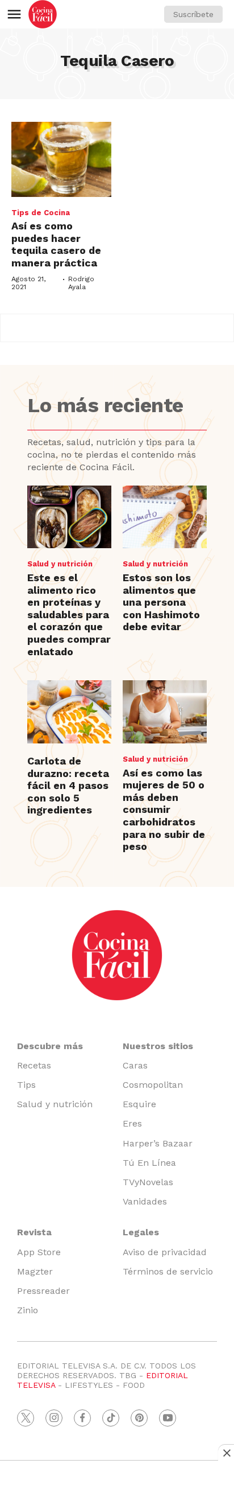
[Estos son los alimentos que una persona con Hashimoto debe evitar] (165, 517)
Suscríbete (193, 14)
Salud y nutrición (60, 564)
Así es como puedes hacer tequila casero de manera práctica (56, 244)
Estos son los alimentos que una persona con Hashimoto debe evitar (161, 602)
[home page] (42, 14)
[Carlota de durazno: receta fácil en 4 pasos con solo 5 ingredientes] (69, 711)
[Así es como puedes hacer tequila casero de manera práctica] (61, 159)
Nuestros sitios (158, 1046)
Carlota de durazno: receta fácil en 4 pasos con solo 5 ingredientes (68, 785)
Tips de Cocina (40, 212)
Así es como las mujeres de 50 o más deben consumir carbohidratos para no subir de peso (164, 810)
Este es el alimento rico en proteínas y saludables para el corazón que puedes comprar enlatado (69, 614)
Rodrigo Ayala (81, 283)
